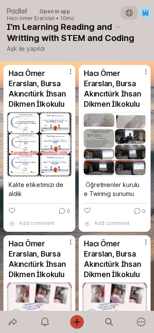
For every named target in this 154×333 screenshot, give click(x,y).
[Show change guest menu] (145, 12)
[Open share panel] (13, 321)
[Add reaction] (12, 210)
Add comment (36, 223)
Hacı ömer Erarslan (31, 18)
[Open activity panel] (45, 321)
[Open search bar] (109, 322)
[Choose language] (129, 13)
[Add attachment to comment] (12, 223)
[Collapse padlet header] (118, 26)
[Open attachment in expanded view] (39, 144)
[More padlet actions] (141, 321)
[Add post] (77, 321)
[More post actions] (65, 75)
